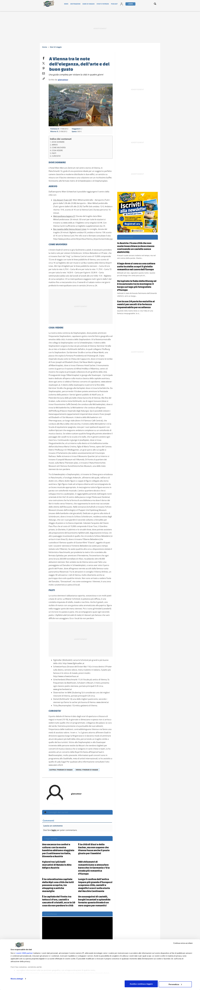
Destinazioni (75, 4)
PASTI (54, 153)
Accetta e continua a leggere (141, 984)
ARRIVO (55, 145)
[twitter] (43, 62)
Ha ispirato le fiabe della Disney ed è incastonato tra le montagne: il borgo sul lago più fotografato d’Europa (136, 285)
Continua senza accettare (183, 943)
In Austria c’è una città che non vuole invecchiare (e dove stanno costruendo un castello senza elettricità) (135, 247)
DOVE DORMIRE (58, 142)
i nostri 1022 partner (24, 953)
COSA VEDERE (57, 150)
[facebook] (43, 57)
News (66, 4)
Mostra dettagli (17, 979)
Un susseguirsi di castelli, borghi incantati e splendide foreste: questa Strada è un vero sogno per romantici (94, 901)
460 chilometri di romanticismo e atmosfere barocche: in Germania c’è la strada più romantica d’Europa (94, 867)
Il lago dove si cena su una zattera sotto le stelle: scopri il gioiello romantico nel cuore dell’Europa (136, 266)
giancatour (63, 79)
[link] (43, 78)
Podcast (114, 4)
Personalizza (174, 984)
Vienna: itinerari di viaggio (87, 770)
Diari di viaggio (89, 4)
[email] (43, 73)
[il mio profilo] (121, 4)
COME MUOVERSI (59, 147)
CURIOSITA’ (56, 156)
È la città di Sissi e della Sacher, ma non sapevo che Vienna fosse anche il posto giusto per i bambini (94, 849)
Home (44, 47)
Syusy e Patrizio (103, 4)
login (54, 830)
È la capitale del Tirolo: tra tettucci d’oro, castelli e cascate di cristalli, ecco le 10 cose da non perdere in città (58, 901)
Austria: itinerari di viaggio (61, 770)
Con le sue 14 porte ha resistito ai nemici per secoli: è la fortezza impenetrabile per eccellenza (136, 304)
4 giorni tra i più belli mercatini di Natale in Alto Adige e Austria (57, 864)
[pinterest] (43, 68)
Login (130, 4)
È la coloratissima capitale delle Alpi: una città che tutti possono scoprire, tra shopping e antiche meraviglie (58, 885)
